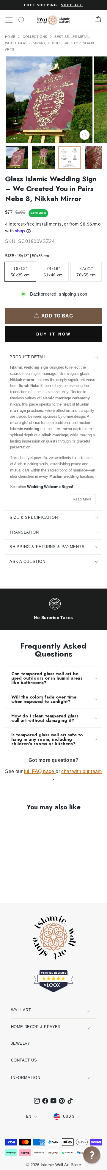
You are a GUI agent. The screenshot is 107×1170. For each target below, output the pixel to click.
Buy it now (53, 334)
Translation (24, 532)
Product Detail (28, 357)
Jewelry (20, 1043)
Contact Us (24, 1060)
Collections (35, 36)
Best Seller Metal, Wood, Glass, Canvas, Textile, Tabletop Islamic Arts (50, 43)
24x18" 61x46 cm (53, 271)
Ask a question (27, 561)
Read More (82, 499)
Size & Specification (34, 517)
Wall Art (21, 1010)
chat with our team (81, 771)
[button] (91, 1154)
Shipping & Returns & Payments (47, 547)
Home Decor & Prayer (36, 1027)
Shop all (72, 5)
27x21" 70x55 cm (86, 271)
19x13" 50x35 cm (20, 271)
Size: (27, 256)
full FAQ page (40, 771)
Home (10, 36)
